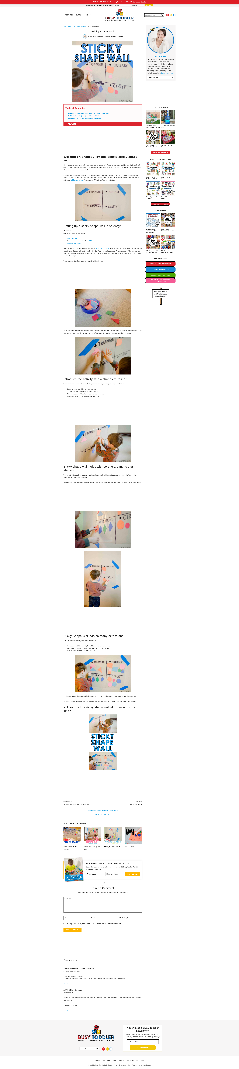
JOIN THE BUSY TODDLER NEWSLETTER (160, 280)
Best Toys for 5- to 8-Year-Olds (152, 197)
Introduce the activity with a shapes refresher (85, 118)
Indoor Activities (100, 814)
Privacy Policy (113, 1065)
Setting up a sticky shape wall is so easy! (83, 116)
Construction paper (74, 243)
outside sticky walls (103, 248)
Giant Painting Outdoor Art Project (153, 126)
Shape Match (129, 847)
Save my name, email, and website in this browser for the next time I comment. (93, 924)
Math (108, 814)
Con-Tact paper (72, 238)
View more (72, 124)
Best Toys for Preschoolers (165, 178)
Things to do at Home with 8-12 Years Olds (151, 230)
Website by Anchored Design (141, 1065)
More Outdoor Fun (160, 152)
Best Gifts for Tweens (166, 197)
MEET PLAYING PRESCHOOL (160, 264)
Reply (65, 984)
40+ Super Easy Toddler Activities (167, 251)
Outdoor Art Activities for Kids (152, 146)
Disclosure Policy (125, 1065)
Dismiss (143, 2)
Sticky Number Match (112, 847)
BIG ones (92, 241)
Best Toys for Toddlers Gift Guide (153, 178)
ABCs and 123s (76, 180)
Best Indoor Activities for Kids (167, 229)
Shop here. (136, 2)
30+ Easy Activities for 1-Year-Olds (152, 251)
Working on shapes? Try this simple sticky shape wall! (88, 113)
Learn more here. (167, 73)
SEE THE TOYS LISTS (160, 204)
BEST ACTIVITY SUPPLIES (160, 275)
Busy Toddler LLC (101, 1065)
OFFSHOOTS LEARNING (160, 269)
